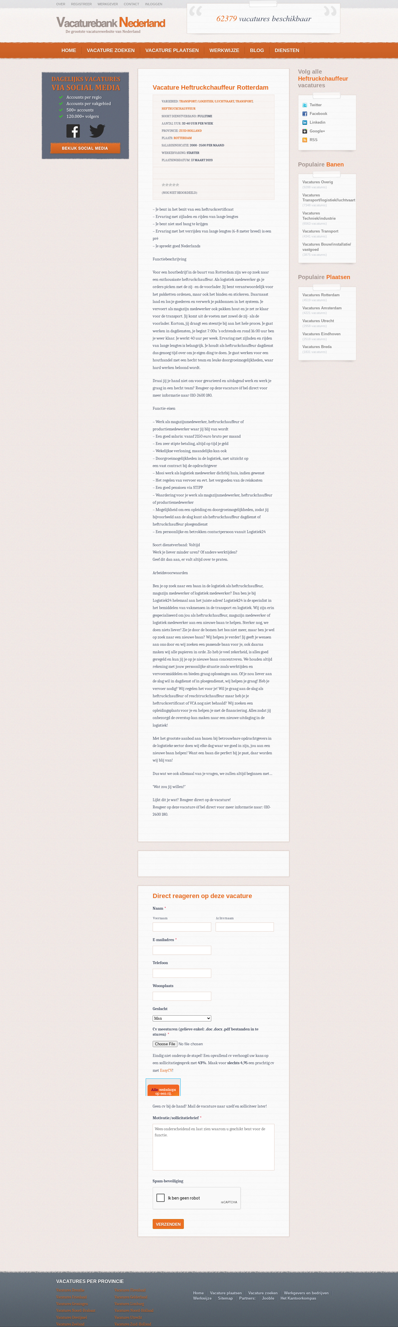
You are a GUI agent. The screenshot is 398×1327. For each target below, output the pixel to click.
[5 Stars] (177, 185)
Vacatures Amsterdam (322, 308)
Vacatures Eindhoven (321, 334)
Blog (257, 50)
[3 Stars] (170, 185)
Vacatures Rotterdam (321, 295)
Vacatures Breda (317, 347)
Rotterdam (183, 138)
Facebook (318, 114)
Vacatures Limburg (129, 1304)
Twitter (316, 105)
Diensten (287, 50)
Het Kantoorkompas (298, 1298)
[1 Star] (163, 185)
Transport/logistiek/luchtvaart (206, 101)
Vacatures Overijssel (71, 1317)
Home (68, 50)
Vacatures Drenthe (70, 1290)
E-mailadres (165, 939)
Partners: (247, 1298)
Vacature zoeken (111, 50)
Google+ (317, 131)
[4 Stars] (174, 185)
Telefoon (160, 962)
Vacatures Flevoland (130, 1290)
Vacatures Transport (320, 231)
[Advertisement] (85, 206)
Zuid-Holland (190, 131)
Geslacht (160, 1008)
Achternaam (225, 918)
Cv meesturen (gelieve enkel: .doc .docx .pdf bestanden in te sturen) (205, 1032)
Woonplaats (163, 985)
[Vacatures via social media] (85, 157)
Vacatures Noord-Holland (134, 1310)
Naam (159, 908)
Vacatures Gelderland (131, 1297)
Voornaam (160, 918)
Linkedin (317, 122)
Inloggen (153, 4)
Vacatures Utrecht (318, 321)
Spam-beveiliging (168, 1181)
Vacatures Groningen (72, 1304)
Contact (131, 4)
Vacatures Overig (317, 182)
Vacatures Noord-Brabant (75, 1310)
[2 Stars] (167, 185)
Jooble (268, 1298)
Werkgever (108, 4)
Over (60, 4)
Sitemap (225, 1298)
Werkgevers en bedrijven (306, 1293)
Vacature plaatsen (172, 50)
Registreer (81, 4)
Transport (244, 101)
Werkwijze (224, 50)
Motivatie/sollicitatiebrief (177, 1117)
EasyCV (166, 1070)
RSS (314, 140)
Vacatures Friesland (71, 1297)
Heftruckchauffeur (179, 109)
